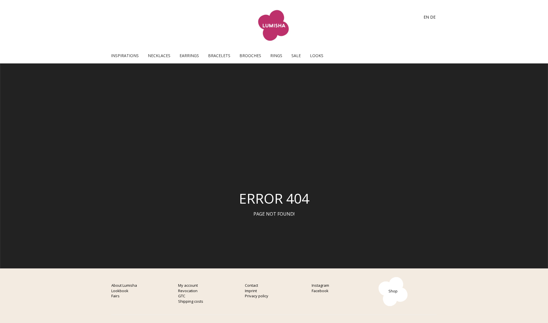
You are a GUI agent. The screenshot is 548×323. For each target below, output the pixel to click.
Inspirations (125, 55)
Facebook (320, 290)
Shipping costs (190, 301)
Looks (316, 55)
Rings (276, 55)
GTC (181, 295)
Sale (296, 55)
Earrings (189, 55)
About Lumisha (124, 285)
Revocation (188, 290)
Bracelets (219, 55)
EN (426, 17)
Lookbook (119, 290)
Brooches (250, 55)
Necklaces (159, 55)
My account (188, 285)
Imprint (251, 290)
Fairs (115, 295)
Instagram (320, 285)
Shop (393, 291)
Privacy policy (256, 295)
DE (433, 17)
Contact (251, 285)
